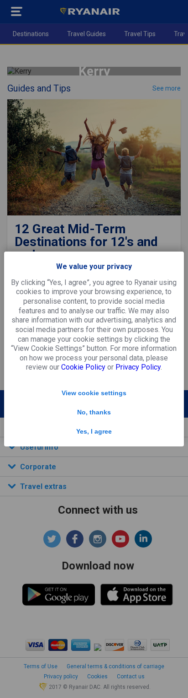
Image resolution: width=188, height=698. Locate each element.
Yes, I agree (94, 431)
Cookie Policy (83, 367)
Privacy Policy (138, 367)
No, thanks (94, 412)
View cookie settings (94, 393)
